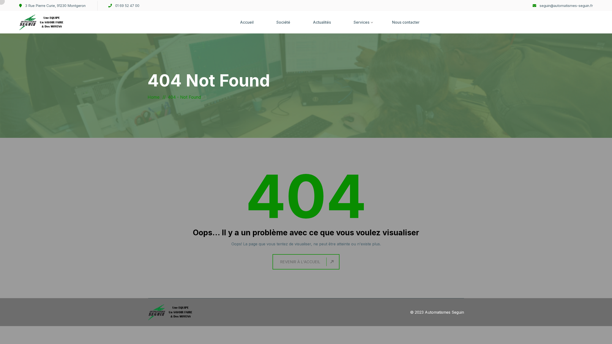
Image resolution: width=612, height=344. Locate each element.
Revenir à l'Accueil (300, 261)
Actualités (322, 22)
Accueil (247, 22)
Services (361, 22)
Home (155, 97)
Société (283, 22)
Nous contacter (406, 22)
